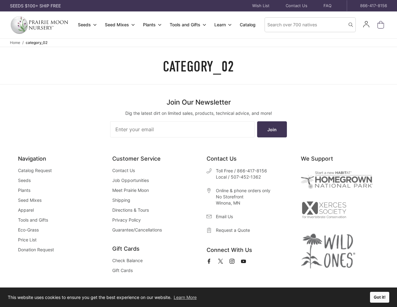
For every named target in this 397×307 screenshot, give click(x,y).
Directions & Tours (130, 210)
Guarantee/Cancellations (137, 229)
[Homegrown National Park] (337, 180)
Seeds (24, 180)
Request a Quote (233, 230)
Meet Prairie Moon (130, 190)
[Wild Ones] (328, 251)
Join (272, 129)
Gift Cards (122, 270)
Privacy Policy (126, 220)
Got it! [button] (380, 297)
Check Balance (127, 260)
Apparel (26, 210)
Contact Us (296, 5)
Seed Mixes (30, 200)
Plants (24, 190)
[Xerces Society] (324, 211)
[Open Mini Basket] (382, 25)
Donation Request (36, 249)
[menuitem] (87, 24)
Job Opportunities (130, 180)
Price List (27, 239)
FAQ (327, 5)
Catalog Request (35, 170)
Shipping (121, 200)
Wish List (261, 5)
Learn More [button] (185, 297)
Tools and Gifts (33, 220)
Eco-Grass (28, 229)
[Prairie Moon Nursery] (39, 25)
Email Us (224, 216)
